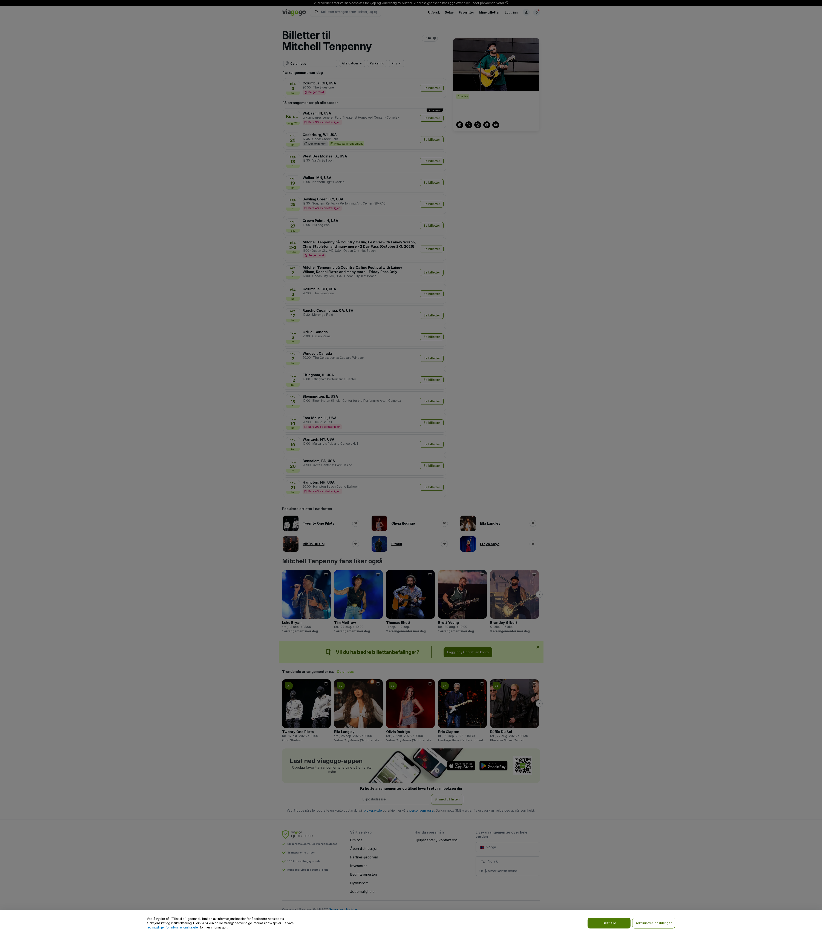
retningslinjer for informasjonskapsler (173, 927)
